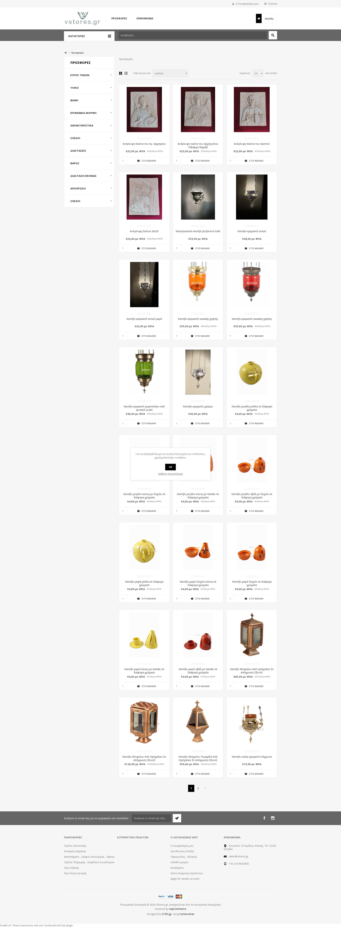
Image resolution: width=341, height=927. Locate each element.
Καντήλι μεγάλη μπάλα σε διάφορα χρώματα (252, 408)
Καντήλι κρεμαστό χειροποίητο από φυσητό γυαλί (144, 408)
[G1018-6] (144, 372)
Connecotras (187, 914)
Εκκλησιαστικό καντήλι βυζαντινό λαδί (198, 231)
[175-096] (144, 635)
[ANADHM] (144, 109)
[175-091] (144, 547)
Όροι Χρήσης (71, 867)
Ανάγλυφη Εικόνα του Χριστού (252, 143)
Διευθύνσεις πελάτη (182, 851)
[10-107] (144, 722)
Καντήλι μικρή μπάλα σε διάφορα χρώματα (144, 583)
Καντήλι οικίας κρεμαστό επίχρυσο (252, 756)
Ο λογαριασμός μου (247, 3)
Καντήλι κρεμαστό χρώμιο (198, 406)
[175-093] (252, 547)
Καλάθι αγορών (179, 862)
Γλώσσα (272, 3)
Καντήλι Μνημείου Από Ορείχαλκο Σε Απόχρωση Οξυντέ (252, 670)
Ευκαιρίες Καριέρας (75, 851)
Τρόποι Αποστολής (75, 845)
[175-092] (252, 372)
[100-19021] (198, 197)
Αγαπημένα (176, 867)
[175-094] (198, 547)
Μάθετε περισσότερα (170, 473)
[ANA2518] (252, 109)
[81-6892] (198, 372)
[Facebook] (264, 818)
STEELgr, (167, 914)
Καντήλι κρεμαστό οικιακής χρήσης (198, 318)
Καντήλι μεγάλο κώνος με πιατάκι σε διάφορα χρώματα (198, 495)
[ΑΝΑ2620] (144, 197)
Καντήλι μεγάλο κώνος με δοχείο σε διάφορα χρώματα (144, 495)
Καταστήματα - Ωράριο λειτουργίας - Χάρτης (89, 856)
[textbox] (193, 35)
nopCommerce (177, 909)
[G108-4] (198, 284)
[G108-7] (252, 284)
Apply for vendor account (184, 878)
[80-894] (252, 722)
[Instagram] (273, 818)
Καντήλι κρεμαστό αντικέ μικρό (144, 318)
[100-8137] (144, 284)
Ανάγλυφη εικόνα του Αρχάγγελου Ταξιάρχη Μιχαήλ (198, 145)
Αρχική (65, 53)
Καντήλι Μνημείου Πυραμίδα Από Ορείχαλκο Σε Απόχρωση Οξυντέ (198, 758)
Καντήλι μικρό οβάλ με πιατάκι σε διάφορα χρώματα (198, 670)
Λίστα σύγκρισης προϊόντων (186, 873)
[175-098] (252, 460)
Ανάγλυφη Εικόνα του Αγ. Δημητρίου (144, 143)
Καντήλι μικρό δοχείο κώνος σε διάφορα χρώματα (198, 583)
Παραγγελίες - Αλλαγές (183, 856)
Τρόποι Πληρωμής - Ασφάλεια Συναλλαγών (89, 862)
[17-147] (252, 635)
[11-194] (198, 722)
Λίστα (126, 73)
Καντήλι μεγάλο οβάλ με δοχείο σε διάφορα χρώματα (251, 495)
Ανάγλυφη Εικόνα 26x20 (144, 231)
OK (170, 467)
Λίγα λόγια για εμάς (75, 873)
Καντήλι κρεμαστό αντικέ (251, 231)
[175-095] (198, 635)
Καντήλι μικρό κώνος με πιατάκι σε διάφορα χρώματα (144, 670)
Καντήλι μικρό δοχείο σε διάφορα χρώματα (252, 583)
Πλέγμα (120, 73)
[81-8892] (252, 197)
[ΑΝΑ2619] (198, 109)
